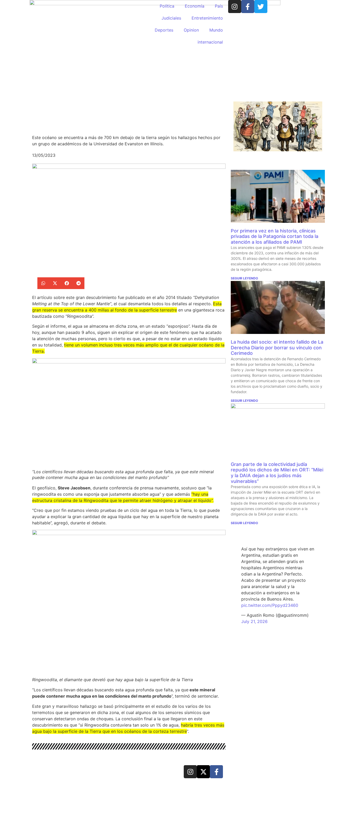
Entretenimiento (207, 18)
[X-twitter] (203, 771)
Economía (194, 6)
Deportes (164, 30)
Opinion (191, 30)
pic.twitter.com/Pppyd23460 (269, 605)
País (219, 6)
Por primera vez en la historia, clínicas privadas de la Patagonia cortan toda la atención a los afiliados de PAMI (274, 236)
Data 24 (51, 770)
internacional (210, 42)
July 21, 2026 (254, 621)
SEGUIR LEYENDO (244, 278)
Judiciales (171, 18)
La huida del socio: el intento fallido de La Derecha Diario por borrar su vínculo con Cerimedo (277, 347)
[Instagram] (234, 6)
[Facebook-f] (247, 6)
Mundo (216, 30)
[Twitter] (260, 6)
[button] (43, 283)
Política (167, 6)
